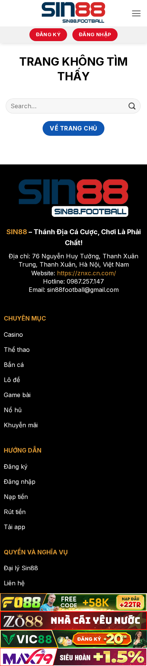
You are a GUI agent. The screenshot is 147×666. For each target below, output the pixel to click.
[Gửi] (132, 105)
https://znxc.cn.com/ (86, 273)
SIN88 (16, 232)
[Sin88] (74, 13)
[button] (136, 13)
